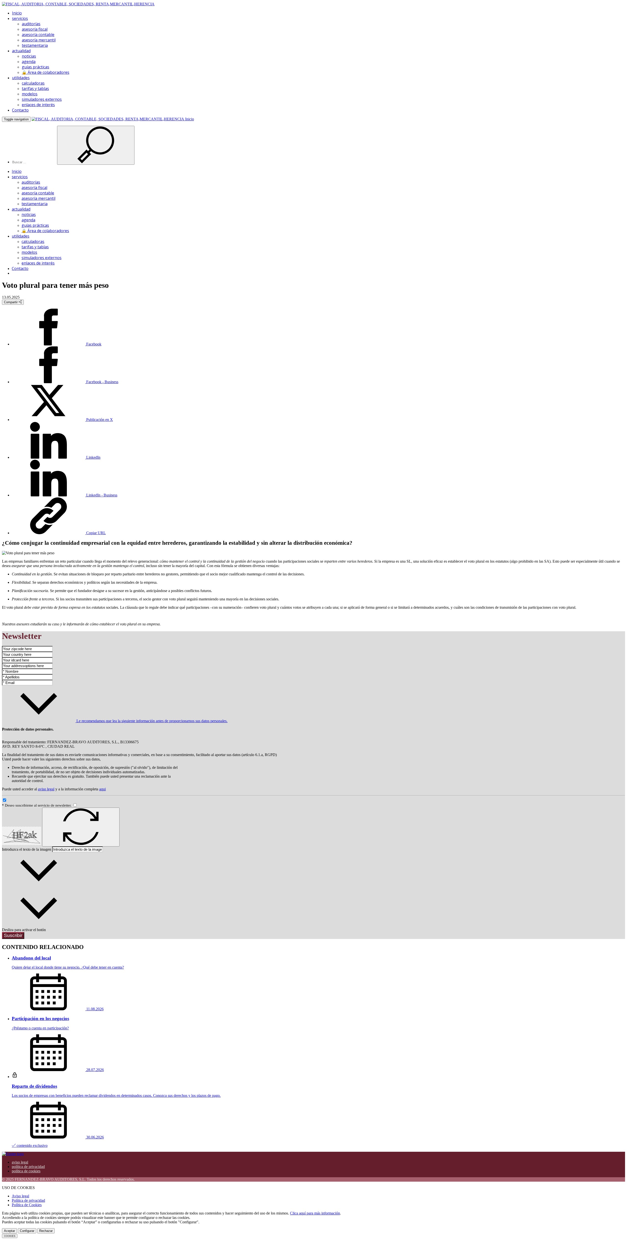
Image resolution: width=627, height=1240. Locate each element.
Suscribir (13, 935)
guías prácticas (35, 67)
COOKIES (9, 1236)
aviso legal (46, 789)
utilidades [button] (21, 77)
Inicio (17, 13)
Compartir (11, 302)
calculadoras (33, 83)
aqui (102, 789)
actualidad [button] (21, 50)
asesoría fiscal (35, 29)
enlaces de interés (38, 104)
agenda (29, 61)
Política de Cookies (27, 1205)
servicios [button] (20, 18)
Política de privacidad (28, 1200)
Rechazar (46, 1231)
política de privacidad (28, 1166)
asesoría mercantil (39, 40)
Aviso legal (20, 1196)
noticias (29, 56)
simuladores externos (42, 99)
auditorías (31, 23)
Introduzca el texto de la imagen (26, 849)
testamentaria (35, 45)
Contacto (20, 110)
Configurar (27, 1231)
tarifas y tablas (35, 88)
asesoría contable (38, 34)
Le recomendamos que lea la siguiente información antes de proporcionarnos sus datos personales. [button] (151, 721)
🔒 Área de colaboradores (45, 72)
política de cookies (26, 1171)
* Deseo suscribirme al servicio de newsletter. (37, 805)
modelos (29, 94)
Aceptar (9, 1231)
